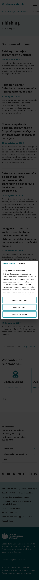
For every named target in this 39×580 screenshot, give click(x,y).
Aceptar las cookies (19, 300)
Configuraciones (18, 307)
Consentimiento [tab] (8, 263)
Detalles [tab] (22, 263)
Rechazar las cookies (19, 314)
